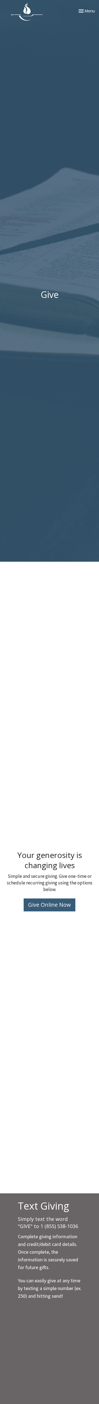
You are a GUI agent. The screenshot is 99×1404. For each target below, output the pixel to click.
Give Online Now (49, 904)
